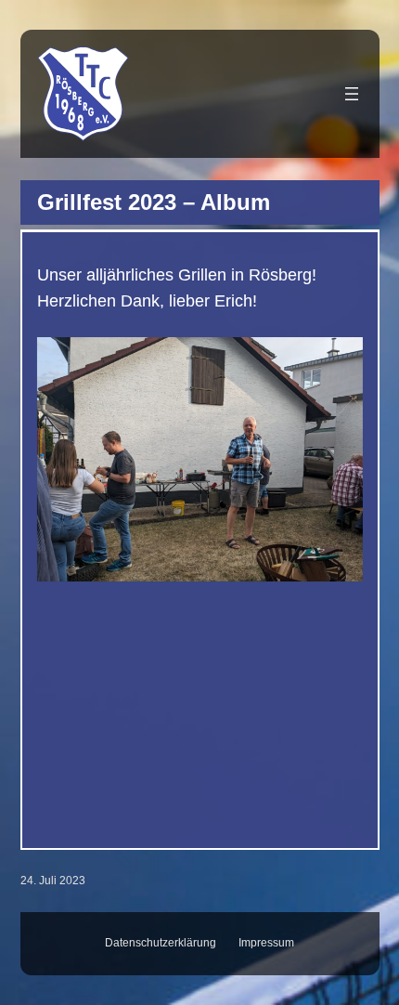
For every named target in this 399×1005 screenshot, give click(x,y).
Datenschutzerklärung (160, 942)
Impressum (266, 942)
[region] (200, 577)
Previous (55, 554)
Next (345, 554)
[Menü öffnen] (352, 94)
